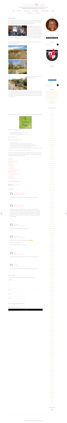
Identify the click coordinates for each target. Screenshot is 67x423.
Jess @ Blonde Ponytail (18, 193)
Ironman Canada (49, 97)
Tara (14, 264)
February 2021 (52, 180)
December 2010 (52, 392)
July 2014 (52, 314)
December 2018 (52, 228)
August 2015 (52, 291)
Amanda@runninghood (18, 205)
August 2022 (52, 146)
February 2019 (52, 224)
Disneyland (56, 92)
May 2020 (52, 197)
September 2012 (52, 352)
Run (52, 99)
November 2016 (52, 270)
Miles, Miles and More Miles (13, 174)
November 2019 (52, 209)
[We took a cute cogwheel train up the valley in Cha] (53, 75)
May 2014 (52, 316)
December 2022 (52, 138)
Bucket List (55, 91)
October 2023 (52, 127)
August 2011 (52, 377)
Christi (15, 224)
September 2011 (52, 375)
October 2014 (52, 308)
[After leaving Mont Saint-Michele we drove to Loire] (57, 77)
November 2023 (52, 125)
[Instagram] (51, 37)
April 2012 (52, 362)
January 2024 (52, 121)
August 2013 (52, 331)
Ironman (47, 97)
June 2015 (52, 295)
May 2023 (52, 130)
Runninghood (10, 165)
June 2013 (52, 335)
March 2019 (52, 222)
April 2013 (52, 339)
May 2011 (52, 383)
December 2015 (52, 287)
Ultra (53, 101)
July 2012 (52, 356)
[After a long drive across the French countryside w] (50, 77)
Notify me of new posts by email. (14, 307)
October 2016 (52, 272)
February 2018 (52, 245)
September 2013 (52, 329)
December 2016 (52, 268)
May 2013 (52, 337)
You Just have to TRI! (23, 114)
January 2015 (52, 304)
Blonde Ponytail (11, 168)
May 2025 (52, 111)
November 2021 (52, 163)
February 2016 (52, 283)
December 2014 (52, 306)
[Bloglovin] (55, 37)
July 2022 (52, 148)
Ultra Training (55, 101)
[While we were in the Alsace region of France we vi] (53, 73)
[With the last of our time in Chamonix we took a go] (50, 75)
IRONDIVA (10, 158)
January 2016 (52, 285)
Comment (10, 279)
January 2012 (52, 367)
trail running (56, 99)
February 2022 (52, 157)
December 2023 (52, 123)
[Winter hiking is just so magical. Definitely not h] (57, 69)
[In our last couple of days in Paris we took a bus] (57, 71)
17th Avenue (29, 420)
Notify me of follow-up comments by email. (16, 303)
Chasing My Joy (33, 4)
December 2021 (52, 161)
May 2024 (52, 117)
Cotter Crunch (11, 159)
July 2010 (52, 400)
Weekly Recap (56, 102)
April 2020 (52, 199)
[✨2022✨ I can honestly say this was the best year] (50, 69)
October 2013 (52, 327)
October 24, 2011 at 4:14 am (19, 206)
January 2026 (52, 109)
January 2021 (52, 182)
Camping (57, 91)
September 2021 (52, 167)
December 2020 (52, 184)
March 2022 (52, 155)
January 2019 (52, 226)
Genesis (41, 420)
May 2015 (52, 297)
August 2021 (52, 169)
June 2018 (52, 239)
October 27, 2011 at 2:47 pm (19, 265)
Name (9, 289)
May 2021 (52, 174)
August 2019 (52, 213)
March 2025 (52, 113)
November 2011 (52, 371)
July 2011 (52, 379)
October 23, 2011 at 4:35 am (19, 194)
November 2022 (52, 140)
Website (10, 297)
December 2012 (52, 346)
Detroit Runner (11, 162)
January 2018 (52, 247)
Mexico (57, 97)
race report (48, 99)
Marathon (55, 97)
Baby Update (49, 91)
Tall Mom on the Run (12, 171)
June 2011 (52, 381)
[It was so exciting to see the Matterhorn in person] (46, 75)
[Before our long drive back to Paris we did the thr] (50, 73)
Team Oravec (10, 164)
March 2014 (52, 318)
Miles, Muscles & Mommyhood (14, 169)
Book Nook (52, 91)
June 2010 (52, 402)
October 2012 (52, 350)
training (48, 101)
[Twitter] (47, 37)
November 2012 (52, 348)
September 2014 (52, 310)
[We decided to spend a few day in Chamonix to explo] (46, 77)
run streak (54, 99)
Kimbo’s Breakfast (11, 172)
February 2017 (52, 264)
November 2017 (52, 251)
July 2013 (52, 333)
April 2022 (52, 153)
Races (50, 99)
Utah (54, 102)
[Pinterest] (49, 37)
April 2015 (52, 299)
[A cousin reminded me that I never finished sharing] (46, 73)
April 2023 (52, 132)
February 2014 (52, 320)
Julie (16, 137)
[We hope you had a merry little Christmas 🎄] (53, 69)
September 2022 (52, 144)
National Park (52, 98)
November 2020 (52, 186)
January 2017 (52, 266)
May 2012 (52, 360)
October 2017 (52, 253)
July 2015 (52, 293)
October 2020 (52, 188)
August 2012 (52, 354)
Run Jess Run (10, 167)
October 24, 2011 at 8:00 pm (19, 254)
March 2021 (52, 178)
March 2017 (52, 262)
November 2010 (52, 394)
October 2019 (52, 211)
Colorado (49, 92)
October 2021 (52, 165)
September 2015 (52, 289)
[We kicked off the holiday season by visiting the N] (46, 71)
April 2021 (52, 176)
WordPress (38, 420)
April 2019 (52, 220)
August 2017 (52, 255)
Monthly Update (48, 98)
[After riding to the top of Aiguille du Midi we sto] (57, 75)
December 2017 (52, 249)
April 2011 (52, 385)
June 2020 (52, 195)
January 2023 (52, 136)
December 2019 (52, 207)
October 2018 (52, 232)
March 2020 (52, 201)
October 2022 (52, 142)
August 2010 (52, 398)
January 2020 (52, 205)
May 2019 (52, 218)
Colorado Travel (53, 92)
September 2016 (52, 274)
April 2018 (52, 241)
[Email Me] (53, 37)
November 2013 (52, 325)
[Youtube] (57, 37)
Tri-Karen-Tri (10, 175)
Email (9, 293)
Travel (50, 101)
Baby (46, 91)
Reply (11, 199)
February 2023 (52, 134)
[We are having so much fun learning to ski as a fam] (46, 69)
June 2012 (52, 358)
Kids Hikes (53, 97)
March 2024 (52, 119)
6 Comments (18, 184)
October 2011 (52, 373)
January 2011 (52, 390)
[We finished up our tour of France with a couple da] (53, 71)
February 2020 (52, 203)
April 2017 (52, 260)
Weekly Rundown (52, 103)
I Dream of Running (12, 178)
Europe (50, 93)
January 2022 (52, 159)
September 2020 (52, 190)
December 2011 (52, 369)
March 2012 (52, 364)
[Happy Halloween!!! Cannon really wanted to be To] (50, 71)
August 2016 (52, 276)
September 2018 (52, 234)
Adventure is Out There (12, 161)
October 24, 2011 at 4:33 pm (19, 237)
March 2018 (52, 243)
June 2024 (52, 115)
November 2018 (52, 230)
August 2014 (52, 312)
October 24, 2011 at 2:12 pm (19, 225)
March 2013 (52, 341)
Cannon (47, 92)
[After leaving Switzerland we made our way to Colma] (57, 73)
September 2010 (52, 396)
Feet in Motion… (11, 177)
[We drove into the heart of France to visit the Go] (53, 77)
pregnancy (55, 98)
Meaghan (15, 236)
